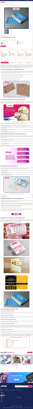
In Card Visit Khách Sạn (25, 364)
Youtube (1, 399)
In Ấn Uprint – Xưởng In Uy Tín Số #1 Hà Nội (8, 407)
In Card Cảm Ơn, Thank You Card (5, 364)
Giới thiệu (16, 407)
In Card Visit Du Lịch (14, 364)
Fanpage (31, 0)
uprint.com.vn (10, 346)
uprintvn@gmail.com (8, 0)
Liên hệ (31, 407)
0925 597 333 (2, 0)
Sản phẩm (4, 4)
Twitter (1, 400)
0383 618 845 (9, 341)
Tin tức (28, 407)
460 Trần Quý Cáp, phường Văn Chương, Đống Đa (16, 0)
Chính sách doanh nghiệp (27, 0)
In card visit (6, 4)
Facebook (2, 398)
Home (1, 4)
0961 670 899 (9, 344)
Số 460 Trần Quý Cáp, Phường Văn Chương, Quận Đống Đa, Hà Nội (8, 390)
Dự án (24, 407)
